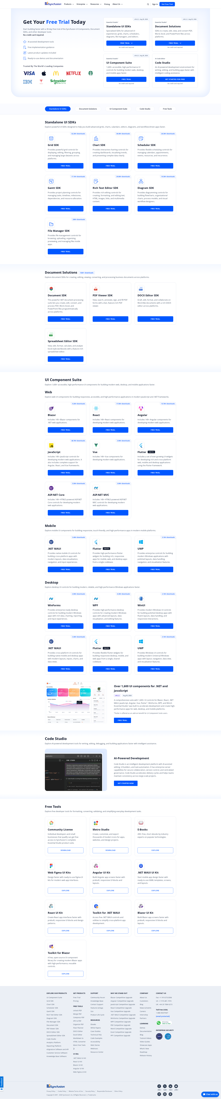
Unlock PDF (77, 1010)
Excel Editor (77, 1035)
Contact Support (97, 1004)
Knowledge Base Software (57, 1056)
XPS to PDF (77, 1021)
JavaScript (54, 452)
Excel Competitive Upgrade (121, 1032)
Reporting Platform (54, 1046)
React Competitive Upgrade (121, 1008)
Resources (94, 4)
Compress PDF (78, 1017)
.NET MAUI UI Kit (148, 872)
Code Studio (51, 1039)
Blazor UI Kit (145, 912)
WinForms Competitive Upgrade (123, 1018)
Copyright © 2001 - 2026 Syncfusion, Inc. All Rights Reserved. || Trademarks (71, 1095)
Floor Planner (78, 1028)
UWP (141, 548)
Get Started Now (126, 783)
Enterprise (81, 4)
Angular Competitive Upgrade (122, 1001)
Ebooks (93, 1024)
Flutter (142, 452)
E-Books (143, 829)
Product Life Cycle (97, 1015)
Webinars (94, 1048)
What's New (144, 1048)
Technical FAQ (96, 1035)
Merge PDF (77, 1014)
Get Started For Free (175, 79)
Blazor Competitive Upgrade (121, 997)
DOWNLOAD (66, 850)
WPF (95, 605)
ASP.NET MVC (101, 494)
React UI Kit (55, 912)
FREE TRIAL (65, 166)
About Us (116, 4)
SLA (92, 1011)
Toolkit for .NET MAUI (106, 912)
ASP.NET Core (56, 494)
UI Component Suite (54, 997)
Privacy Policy (51, 1091)
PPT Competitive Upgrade (120, 1035)
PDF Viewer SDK (103, 295)
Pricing (107, 4)
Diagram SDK (146, 188)
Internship (144, 1015)
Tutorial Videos (145, 1038)
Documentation (146, 1031)
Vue (95, 452)
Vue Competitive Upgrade (120, 1011)
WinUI (141, 605)
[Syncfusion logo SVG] (53, 3)
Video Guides (145, 1042)
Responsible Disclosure (104, 1091)
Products (67, 4)
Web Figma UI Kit (79, 1072)
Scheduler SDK (147, 145)
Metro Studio (101, 829)
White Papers (96, 1028)
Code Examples (96, 1038)
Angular (142, 415)
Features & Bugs (97, 1008)
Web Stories (95, 1045)
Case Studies (95, 1031)
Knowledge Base (97, 1001)
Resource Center (97, 1052)
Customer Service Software (57, 1053)
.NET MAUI (54, 548)
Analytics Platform (54, 1042)
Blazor (52, 415)
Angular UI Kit (101, 872)
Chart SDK (99, 145)
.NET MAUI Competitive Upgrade (123, 1015)
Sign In (155, 4)
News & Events (145, 1008)
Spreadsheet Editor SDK (63, 341)
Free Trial (126, 79)
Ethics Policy (118, 1091)
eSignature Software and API (58, 1049)
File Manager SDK (59, 230)
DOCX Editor (78, 1031)
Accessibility (95, 1042)
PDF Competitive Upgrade (120, 1025)
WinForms (54, 605)
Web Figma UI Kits (59, 872)
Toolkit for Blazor (59, 953)
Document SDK (57, 295)
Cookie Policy (62, 1091)
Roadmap (143, 1052)
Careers (143, 1011)
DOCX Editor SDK (148, 295)
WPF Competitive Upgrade (121, 1022)
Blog (141, 1004)
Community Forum (98, 997)
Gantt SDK (54, 188)
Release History (146, 1055)
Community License (60, 829)
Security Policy (90, 1091)
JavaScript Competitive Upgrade (123, 1004)
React (96, 415)
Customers (144, 1001)
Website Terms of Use (76, 1091)
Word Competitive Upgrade (121, 1029)
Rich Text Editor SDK (105, 188)
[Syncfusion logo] (56, 1086)
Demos (142, 1028)
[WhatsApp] (164, 1022)
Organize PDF (78, 1024)
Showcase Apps (146, 1045)
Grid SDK (53, 145)
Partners (143, 1018)
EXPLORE (155, 850)
